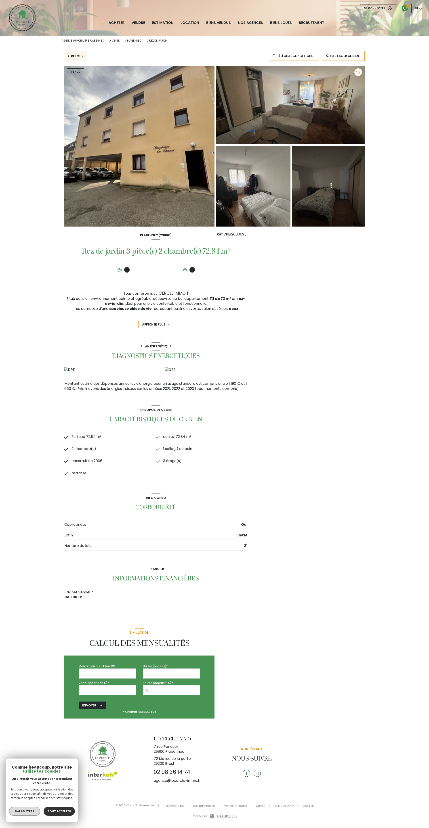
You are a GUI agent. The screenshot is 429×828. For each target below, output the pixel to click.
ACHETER (116, 23)
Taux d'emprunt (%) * (158, 683)
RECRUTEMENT (311, 23)
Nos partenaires (204, 806)
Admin (260, 806)
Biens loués (281, 23)
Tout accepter (59, 811)
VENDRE (138, 23)
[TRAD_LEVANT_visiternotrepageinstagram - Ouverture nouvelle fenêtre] (257, 773)
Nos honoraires (174, 806)
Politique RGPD (284, 806)
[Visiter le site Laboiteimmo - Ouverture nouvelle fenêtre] (222, 816)
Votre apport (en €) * (94, 683)
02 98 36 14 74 (172, 772)
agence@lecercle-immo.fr (177, 780)
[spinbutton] (171, 690)
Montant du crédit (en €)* (97, 666)
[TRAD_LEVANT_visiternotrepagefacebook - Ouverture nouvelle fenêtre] (246, 773)
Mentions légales (235, 806)
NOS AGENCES (250, 23)
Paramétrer (24, 811)
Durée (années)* (155, 666)
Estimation (162, 23)
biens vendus (218, 23)
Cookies (308, 805)
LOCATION (190, 23)
